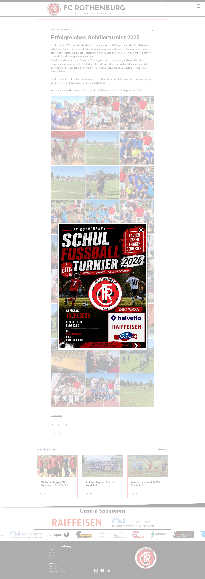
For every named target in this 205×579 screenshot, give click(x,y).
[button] (140, 230)
